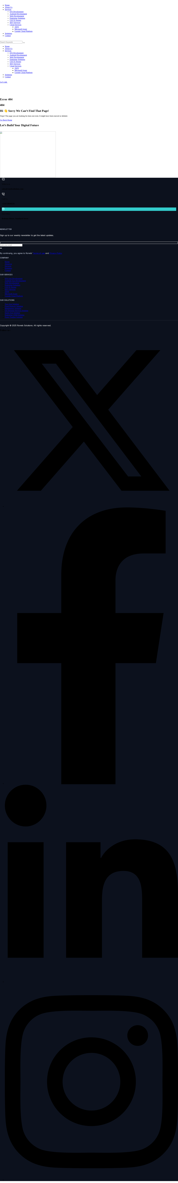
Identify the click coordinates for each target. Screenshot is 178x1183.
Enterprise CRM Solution (14, 315)
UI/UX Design (10, 287)
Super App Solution (12, 313)
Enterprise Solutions (12, 285)
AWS (7, 292)
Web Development (12, 283)
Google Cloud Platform (14, 296)
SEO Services (10, 289)
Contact (8, 270)
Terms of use (39, 253)
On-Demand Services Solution (16, 311)
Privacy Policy (55, 253)
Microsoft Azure (11, 294)
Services (8, 266)
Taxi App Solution (12, 304)
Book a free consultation (9, 130)
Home (7, 262)
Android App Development (15, 281)
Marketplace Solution (13, 308)
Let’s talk (4, 82)
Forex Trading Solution (14, 317)
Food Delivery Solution (14, 306)
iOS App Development (13, 279)
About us (8, 264)
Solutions (8, 268)
